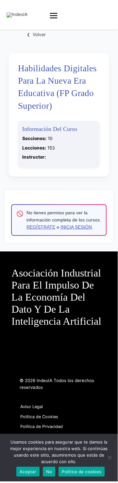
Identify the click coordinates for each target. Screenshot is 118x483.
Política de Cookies (39, 416)
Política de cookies (81, 471)
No (49, 471)
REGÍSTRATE (40, 227)
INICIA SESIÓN (76, 227)
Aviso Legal (31, 406)
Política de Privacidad (41, 426)
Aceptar (28, 471)
